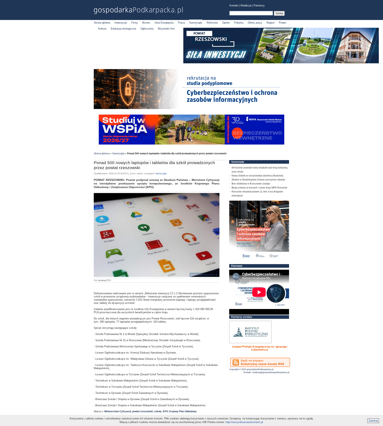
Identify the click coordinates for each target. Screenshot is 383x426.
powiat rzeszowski (142, 411)
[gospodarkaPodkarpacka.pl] (138, 10)
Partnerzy (259, 5)
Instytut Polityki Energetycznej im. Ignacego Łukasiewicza (259, 348)
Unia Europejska (164, 22)
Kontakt (233, 5)
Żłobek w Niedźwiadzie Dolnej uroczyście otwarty (258, 179)
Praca (181, 22)
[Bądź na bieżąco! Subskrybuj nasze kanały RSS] (260, 362)
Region (270, 22)
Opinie (226, 22)
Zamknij (373, 420)
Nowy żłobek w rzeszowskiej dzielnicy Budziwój (257, 175)
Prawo (282, 22)
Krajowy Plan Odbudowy (183, 411)
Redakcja (246, 5)
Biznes (146, 22)
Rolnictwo (212, 22)
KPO (165, 411)
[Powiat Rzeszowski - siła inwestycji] (281, 62)
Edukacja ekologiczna (123, 28)
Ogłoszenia (146, 28)
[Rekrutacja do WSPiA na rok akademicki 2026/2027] (191, 143)
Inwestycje (121, 22)
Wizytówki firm (166, 28)
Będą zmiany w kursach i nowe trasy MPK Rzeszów (259, 187)
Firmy (134, 22)
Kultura (102, 28)
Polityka (238, 22)
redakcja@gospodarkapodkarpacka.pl (270, 372)
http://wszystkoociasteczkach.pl (244, 422)
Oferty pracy (255, 22)
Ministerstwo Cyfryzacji (117, 411)
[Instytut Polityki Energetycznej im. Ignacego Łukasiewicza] (250, 332)
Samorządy (195, 22)
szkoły (158, 411)
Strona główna (102, 22)
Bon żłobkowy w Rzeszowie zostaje (251, 183)
